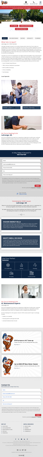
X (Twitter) (18, 439)
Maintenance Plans (7, 429)
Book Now (16, 344)
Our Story (5, 426)
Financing (5, 433)
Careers (26, 428)
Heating (23, 38)
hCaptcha (33, 187)
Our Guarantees (7, 428)
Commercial (28, 431)
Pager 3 (24, 214)
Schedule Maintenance (26, 25)
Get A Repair (14, 25)
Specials (5, 431)
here (29, 8)
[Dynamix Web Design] (21, 455)
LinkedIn (24, 439)
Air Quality (30, 38)
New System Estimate (21, 29)
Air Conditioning (13, 38)
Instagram (27, 439)
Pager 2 (21, 215)
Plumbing (37, 38)
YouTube (21, 439)
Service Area (28, 426)
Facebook (15, 439)
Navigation (40, 2)
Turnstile (39, 187)
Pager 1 (18, 214)
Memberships (28, 429)
